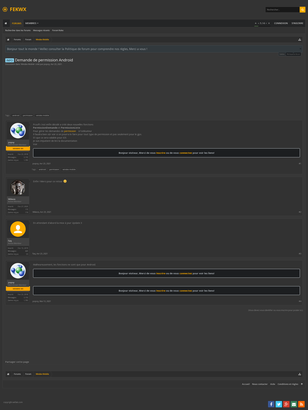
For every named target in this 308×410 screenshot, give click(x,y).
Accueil (246, 384)
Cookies (282, 54)
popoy (47, 64)
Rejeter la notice (300, 48)
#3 (300, 253)
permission (28, 115)
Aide (272, 384)
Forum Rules (58, 30)
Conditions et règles (288, 384)
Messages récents (41, 30)
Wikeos (11, 199)
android (16, 115)
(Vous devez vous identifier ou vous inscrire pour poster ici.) (275, 310)
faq (10, 240)
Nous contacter (260, 384)
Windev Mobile (27, 64)
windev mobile (42, 115)
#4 (300, 301)
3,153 (26, 157)
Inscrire (160, 152)
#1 (300, 163)
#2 (300, 212)
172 (26, 209)
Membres (30, 23)
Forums (16, 23)
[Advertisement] (154, 89)
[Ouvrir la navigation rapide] (300, 40)
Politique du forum (293, 54)
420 (26, 251)
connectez (186, 152)
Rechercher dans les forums (18, 30)
